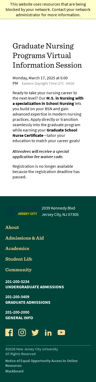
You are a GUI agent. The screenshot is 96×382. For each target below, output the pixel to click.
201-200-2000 (17, 312)
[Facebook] (9, 332)
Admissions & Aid (24, 238)
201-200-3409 (17, 296)
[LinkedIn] (48, 332)
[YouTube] (61, 332)
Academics (17, 248)
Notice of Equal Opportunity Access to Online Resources (41, 363)
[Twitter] (35, 332)
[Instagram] (22, 332)
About (12, 227)
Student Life (18, 259)
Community (18, 269)
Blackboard (14, 371)
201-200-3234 (17, 281)
